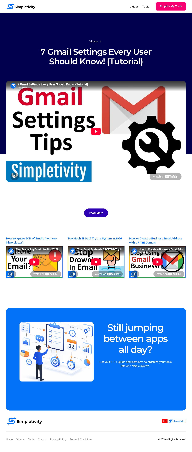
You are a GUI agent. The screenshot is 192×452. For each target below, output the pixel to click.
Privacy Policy (58, 439)
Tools (145, 6)
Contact (42, 439)
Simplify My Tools (171, 6)
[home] (21, 6)
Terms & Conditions (81, 439)
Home (9, 439)
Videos (134, 6)
